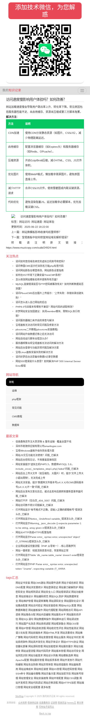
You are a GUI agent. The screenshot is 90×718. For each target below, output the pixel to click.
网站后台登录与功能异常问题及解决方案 (37, 347)
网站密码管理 (69, 669)
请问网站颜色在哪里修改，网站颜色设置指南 (40, 270)
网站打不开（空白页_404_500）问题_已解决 (40, 500)
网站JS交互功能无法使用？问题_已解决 (37, 455)
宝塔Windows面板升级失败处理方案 (35, 450)
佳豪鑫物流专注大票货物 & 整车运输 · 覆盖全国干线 (43, 441)
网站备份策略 (33, 673)
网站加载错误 (50, 646)
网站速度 (36, 221)
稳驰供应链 (33, 703)
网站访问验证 (35, 605)
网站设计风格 (50, 655)
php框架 (16, 399)
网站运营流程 (28, 651)
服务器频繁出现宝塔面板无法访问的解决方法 (40, 343)
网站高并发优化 (36, 642)
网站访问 (24, 221)
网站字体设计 (53, 642)
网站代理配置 (50, 610)
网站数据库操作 (42, 619)
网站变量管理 (46, 637)
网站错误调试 (63, 592)
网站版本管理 (58, 651)
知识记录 (11, 90)
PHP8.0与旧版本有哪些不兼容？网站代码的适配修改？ (45, 306)
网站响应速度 (41, 669)
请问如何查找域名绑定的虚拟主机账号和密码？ (41, 261)
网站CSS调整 (71, 678)
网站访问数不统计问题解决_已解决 (34, 505)
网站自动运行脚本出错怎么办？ (32, 338)
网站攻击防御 (31, 664)
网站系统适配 (43, 623)
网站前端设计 (26, 596)
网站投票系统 (52, 660)
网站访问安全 (73, 651)
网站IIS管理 (55, 669)
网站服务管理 (37, 660)
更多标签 (46, 687)
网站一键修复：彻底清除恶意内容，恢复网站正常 (42, 550)
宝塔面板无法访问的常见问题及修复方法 (37, 325)
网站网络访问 (66, 610)
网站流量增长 (67, 632)
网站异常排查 (46, 664)
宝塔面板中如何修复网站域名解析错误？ (45, 237)
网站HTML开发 (51, 632)
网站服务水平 (58, 614)
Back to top (45, 713)
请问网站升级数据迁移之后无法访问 (35, 334)
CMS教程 (17, 416)
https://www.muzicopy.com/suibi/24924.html (31, 247)
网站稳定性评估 (55, 628)
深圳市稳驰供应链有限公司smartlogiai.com (38, 446)
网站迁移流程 (50, 682)
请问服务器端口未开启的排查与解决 (35, 320)
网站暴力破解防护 (68, 587)
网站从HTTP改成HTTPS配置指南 (33, 532)
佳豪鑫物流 (44, 703)
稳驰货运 (62, 703)
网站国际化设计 (72, 601)
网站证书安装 (23, 583)
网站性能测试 (71, 628)
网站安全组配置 (32, 687)
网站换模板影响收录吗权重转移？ (41, 232)
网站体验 (48, 221)
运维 (14, 390)
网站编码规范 (41, 596)
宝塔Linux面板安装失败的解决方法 (34, 352)
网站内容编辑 (43, 614)
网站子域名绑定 (69, 583)
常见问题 (17, 408)
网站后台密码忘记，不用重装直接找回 (36, 459)
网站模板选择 (66, 655)
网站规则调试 (33, 592)
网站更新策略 (41, 601)
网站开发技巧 (67, 660)
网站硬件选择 (53, 583)
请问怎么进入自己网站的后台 (31, 302)
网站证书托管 (73, 637)
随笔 (11, 382)
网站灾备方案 (48, 673)
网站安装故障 (41, 678)
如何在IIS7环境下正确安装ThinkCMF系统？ (39, 275)
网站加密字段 (63, 673)
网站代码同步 (43, 651)
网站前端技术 (35, 632)
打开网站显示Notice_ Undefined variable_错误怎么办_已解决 (49, 518)
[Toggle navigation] (82, 90)
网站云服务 (60, 637)
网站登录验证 (51, 587)
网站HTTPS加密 (67, 682)
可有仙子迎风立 (46, 707)
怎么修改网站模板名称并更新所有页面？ (37, 279)
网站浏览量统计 (34, 587)
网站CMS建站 (38, 583)
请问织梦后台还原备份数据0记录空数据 (37, 356)
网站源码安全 (56, 601)
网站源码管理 (35, 646)
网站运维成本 (26, 669)
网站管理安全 (26, 678)
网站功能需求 (35, 655)
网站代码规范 (31, 637)
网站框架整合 (58, 623)
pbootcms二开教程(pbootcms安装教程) (37, 329)
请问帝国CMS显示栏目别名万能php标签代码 (40, 266)
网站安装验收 (50, 605)
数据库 (15, 425)
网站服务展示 (66, 646)
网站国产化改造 (27, 623)
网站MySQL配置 (67, 605)
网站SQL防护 (56, 596)
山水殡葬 (22, 703)
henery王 (71, 703)
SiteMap (19, 696)
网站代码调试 (35, 682)
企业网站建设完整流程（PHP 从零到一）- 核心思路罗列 (46, 546)
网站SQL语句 (26, 619)
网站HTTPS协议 (69, 642)
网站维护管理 (26, 601)
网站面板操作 (35, 610)
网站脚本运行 (59, 619)
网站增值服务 (61, 664)
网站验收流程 (38, 628)
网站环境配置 (56, 678)
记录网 (54, 703)
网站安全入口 (48, 592)
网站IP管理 (25, 628)
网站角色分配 (28, 614)
